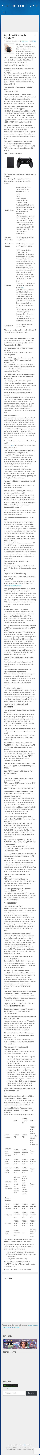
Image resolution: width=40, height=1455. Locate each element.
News (10, 1447)
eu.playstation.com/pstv (14, 585)
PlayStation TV (14, 1269)
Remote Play (28, 1269)
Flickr (19, 10)
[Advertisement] (20, 23)
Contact (24, 1449)
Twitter (21, 10)
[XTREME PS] (20, 5)
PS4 (21, 1269)
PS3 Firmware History (18, 1447)
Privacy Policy (30, 1449)
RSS (26, 10)
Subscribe (31, 1393)
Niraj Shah (24, 41)
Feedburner (16, 10)
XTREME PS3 (11, 1388)
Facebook (14, 10)
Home (7, 1447)
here (22, 287)
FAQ (7, 1269)
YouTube (24, 10)
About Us (19, 1449)
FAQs (34, 41)
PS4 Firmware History (29, 1447)
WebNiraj (24, 1445)
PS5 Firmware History (11, 1449)
